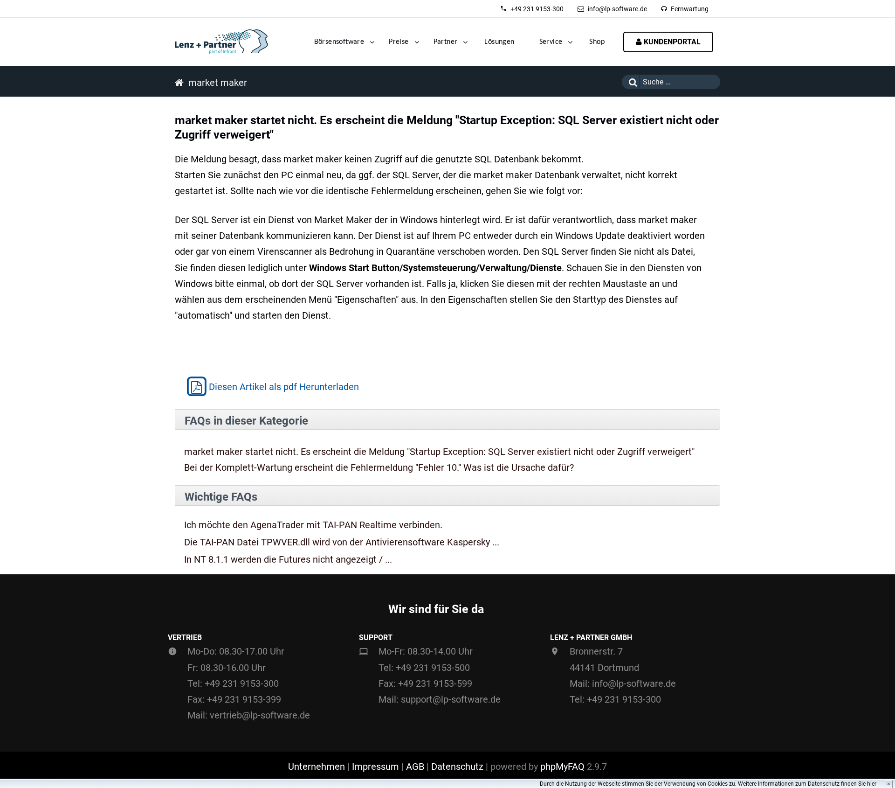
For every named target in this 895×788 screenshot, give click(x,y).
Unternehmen (316, 766)
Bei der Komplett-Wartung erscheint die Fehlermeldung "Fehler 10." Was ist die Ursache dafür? (379, 467)
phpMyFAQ (562, 766)
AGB (415, 766)
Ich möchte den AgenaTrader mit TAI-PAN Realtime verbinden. (313, 525)
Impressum (375, 766)
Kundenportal (671, 41)
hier (871, 784)
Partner (446, 42)
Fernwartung (690, 9)
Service (551, 42)
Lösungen (499, 42)
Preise (398, 42)
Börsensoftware (339, 42)
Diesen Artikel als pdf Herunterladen (284, 386)
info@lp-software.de (617, 9)
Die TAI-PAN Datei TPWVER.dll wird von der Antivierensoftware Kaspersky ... (341, 542)
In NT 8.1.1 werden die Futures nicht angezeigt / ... (288, 559)
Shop (597, 42)
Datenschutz (457, 766)
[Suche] (631, 82)
